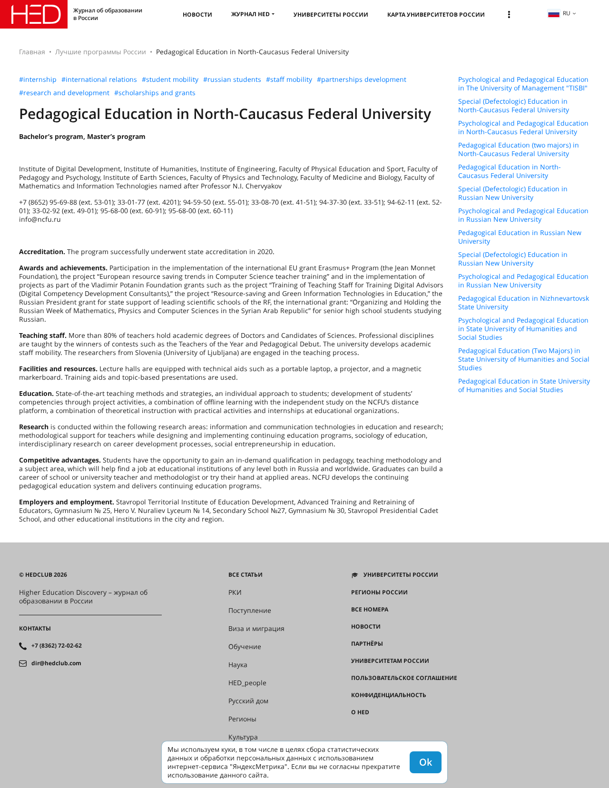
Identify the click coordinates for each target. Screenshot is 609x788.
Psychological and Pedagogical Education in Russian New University (523, 215)
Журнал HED (250, 14)
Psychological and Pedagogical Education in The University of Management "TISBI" (523, 83)
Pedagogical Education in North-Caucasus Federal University (509, 171)
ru (566, 13)
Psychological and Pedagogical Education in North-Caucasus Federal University (523, 127)
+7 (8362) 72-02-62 (56, 646)
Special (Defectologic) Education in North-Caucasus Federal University (513, 105)
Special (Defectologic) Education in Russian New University (513, 193)
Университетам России (390, 661)
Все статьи (245, 575)
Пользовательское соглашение (404, 678)
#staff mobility (289, 79)
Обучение (244, 646)
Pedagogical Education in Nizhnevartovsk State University (523, 302)
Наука (237, 664)
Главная (32, 51)
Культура (243, 737)
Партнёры (367, 644)
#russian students (232, 79)
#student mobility (170, 79)
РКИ (235, 592)
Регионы (242, 719)
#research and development (64, 93)
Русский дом (248, 701)
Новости (197, 14)
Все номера (369, 609)
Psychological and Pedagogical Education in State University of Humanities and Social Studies (523, 329)
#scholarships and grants (155, 93)
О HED (360, 712)
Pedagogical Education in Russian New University (519, 237)
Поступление (249, 610)
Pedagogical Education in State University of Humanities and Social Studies (524, 385)
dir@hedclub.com (56, 663)
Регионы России (379, 592)
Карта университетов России (436, 14)
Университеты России (331, 14)
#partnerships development (361, 79)
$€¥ (356, 729)
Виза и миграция (256, 628)
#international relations (99, 79)
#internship (38, 79)
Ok (425, 762)
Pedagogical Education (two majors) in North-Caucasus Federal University (518, 149)
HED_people (247, 683)
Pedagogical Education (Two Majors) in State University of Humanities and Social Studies (523, 359)
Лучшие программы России (100, 51)
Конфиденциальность (388, 695)
